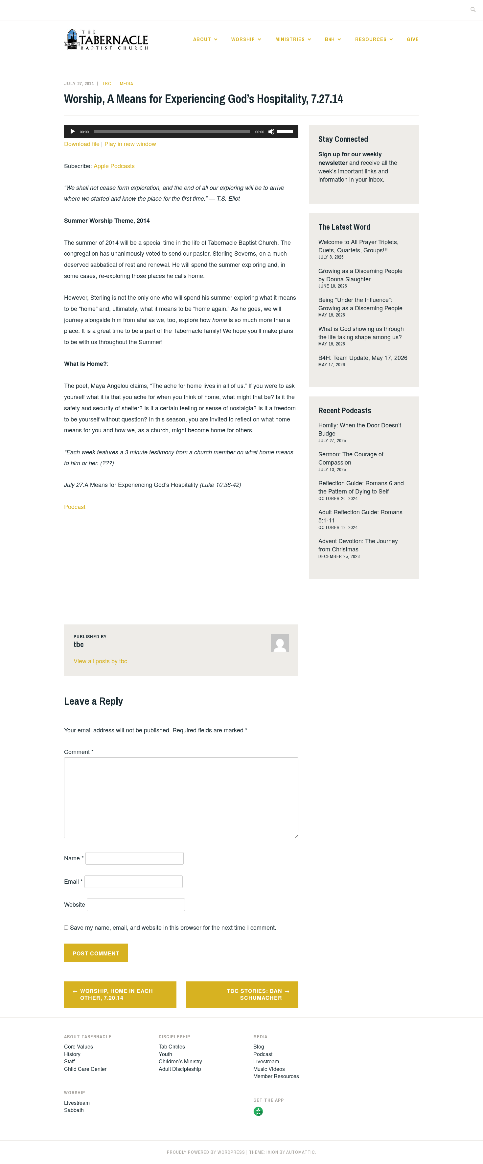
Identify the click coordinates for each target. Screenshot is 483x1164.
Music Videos (269, 1069)
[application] (181, 131)
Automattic (300, 1152)
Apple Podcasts (114, 165)
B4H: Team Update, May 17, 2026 (362, 357)
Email (73, 881)
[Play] (72, 131)
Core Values (78, 1046)
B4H (330, 39)
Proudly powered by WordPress (206, 1152)
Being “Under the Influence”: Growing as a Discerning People (360, 303)
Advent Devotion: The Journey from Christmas (358, 544)
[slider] (286, 131)
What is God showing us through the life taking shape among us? (361, 332)
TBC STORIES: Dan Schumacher (254, 994)
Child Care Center (85, 1069)
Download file (82, 143)
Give (413, 39)
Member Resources (276, 1076)
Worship (243, 39)
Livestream (77, 1102)
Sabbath (74, 1110)
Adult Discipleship (180, 1069)
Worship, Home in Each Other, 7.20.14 (116, 994)
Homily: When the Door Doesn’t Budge (359, 428)
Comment (79, 751)
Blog (258, 1046)
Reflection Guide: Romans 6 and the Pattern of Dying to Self (361, 486)
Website (74, 904)
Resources (371, 39)
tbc (106, 84)
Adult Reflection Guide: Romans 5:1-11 (360, 515)
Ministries (290, 39)
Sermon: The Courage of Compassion (350, 457)
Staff (69, 1061)
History (72, 1054)
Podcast (74, 506)
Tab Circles (172, 1046)
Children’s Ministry (180, 1061)
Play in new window (130, 143)
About (202, 39)
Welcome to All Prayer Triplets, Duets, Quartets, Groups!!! (358, 245)
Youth (165, 1054)
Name (74, 857)
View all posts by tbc (100, 660)
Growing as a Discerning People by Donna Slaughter (360, 274)
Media (126, 84)
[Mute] (271, 131)
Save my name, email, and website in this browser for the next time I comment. (173, 927)
